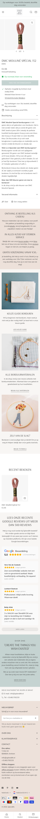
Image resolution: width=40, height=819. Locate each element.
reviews (35, 244)
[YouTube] (17, 788)
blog (35, 241)
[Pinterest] (7, 788)
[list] (20, 37)
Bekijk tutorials (20, 449)
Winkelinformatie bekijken (15, 98)
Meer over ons (20, 680)
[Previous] (16, 51)
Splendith (11, 807)
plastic (12, 226)
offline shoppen (8, 770)
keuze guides (23, 241)
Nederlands (5, 793)
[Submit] (35, 718)
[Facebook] (2, 788)
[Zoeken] (31, 12)
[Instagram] (12, 788)
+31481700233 (13, 697)
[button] (35, 12)
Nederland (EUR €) (22, 793)
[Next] (23, 51)
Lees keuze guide (20, 329)
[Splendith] (19, 12)
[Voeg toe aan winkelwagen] (25, 498)
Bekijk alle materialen (20, 390)
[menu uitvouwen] (3, 12)
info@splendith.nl (17, 694)
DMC (4, 64)
